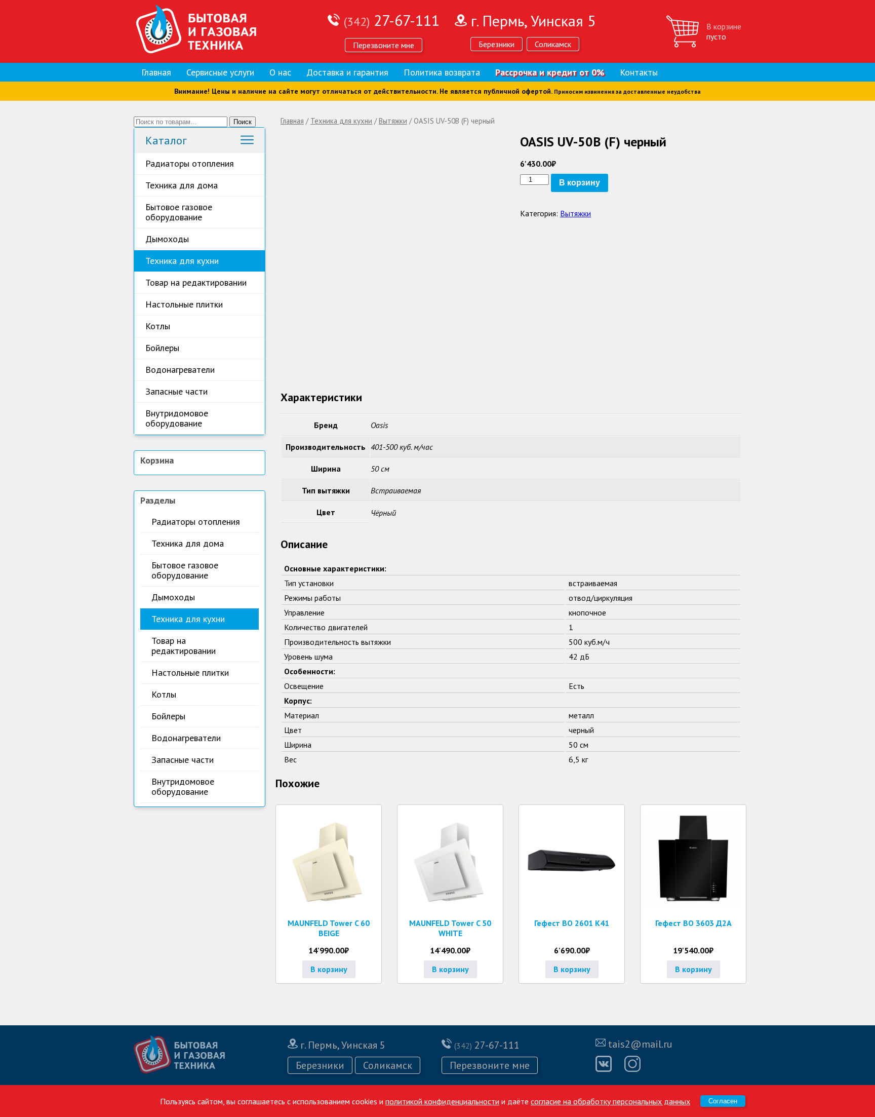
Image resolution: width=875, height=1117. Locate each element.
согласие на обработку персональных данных (610, 1101)
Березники (496, 44)
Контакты (639, 72)
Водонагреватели (180, 369)
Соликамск (553, 44)
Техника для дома (181, 185)
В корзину (579, 182)
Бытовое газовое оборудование (178, 212)
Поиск (242, 122)
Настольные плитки (184, 304)
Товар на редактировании (196, 282)
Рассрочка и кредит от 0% (550, 72)
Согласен (722, 1101)
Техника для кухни (182, 260)
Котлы (157, 326)
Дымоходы (167, 239)
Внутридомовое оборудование (176, 418)
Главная (156, 72)
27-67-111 (392, 20)
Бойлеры (162, 348)
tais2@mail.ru (640, 1044)
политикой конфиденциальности (442, 1101)
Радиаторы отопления (189, 163)
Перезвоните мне (383, 45)
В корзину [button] (328, 969)
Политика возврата (442, 72)
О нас (280, 72)
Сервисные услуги (220, 72)
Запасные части (176, 391)
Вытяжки (393, 121)
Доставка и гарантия (347, 72)
